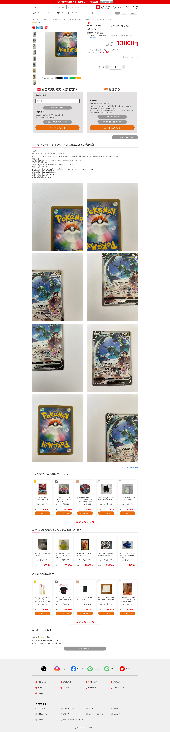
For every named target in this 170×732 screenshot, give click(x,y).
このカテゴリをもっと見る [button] (85, 522)
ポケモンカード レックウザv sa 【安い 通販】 (98, 19)
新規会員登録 (133, 13)
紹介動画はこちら (92, 38)
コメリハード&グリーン (96, 714)
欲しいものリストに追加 (125, 137)
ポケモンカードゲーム (76, 19)
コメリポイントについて (131, 57)
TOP (33, 19)
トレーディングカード (61, 19)
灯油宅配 (66, 714)
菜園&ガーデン (42, 714)
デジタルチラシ (49, 13)
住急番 (116, 708)
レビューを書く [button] (85, 648)
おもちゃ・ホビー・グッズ (44, 19)
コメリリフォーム (69, 708)
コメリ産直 (41, 708)
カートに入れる (57, 127)
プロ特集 (41, 719)
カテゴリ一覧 (36, 13)
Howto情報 (60, 13)
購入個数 (101, 67)
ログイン (124, 13)
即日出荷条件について (112, 117)
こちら (101, 108)
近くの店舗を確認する (57, 108)
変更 (117, 13)
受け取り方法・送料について (57, 122)
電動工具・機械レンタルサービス (73, 719)
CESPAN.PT (35, 7)
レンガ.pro (92, 708)
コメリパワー (118, 714)
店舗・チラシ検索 (72, 13)
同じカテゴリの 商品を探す (129, 467)
